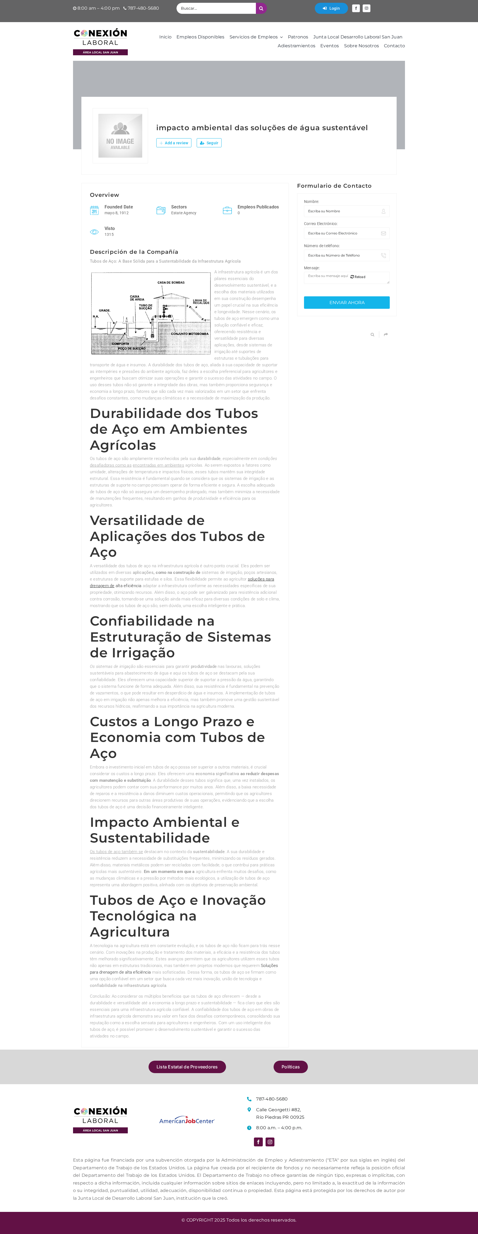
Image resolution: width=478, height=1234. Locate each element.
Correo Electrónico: (321, 223)
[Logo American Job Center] (187, 1117)
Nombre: (311, 201)
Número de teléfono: (322, 246)
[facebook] (356, 8)
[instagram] (366, 8)
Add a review (176, 143)
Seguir (212, 143)
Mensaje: (312, 268)
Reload (359, 277)
